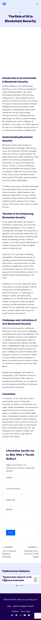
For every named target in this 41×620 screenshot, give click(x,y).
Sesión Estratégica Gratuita (23, 606)
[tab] (16, 585)
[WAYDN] (4, 4)
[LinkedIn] (16, 615)
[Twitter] (12, 615)
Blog (9, 606)
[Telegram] (20, 615)
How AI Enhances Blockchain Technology (9, 552)
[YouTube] (25, 615)
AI (20, 12)
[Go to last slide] (5, 579)
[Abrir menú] (37, 3)
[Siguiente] (35, 579)
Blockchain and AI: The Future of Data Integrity (31, 552)
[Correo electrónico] (29, 615)
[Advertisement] (20, 52)
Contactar (15, 611)
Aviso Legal (25, 611)
